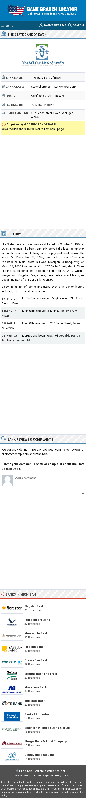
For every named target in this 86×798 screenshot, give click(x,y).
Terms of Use (39, 775)
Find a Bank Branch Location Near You (42, 771)
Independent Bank (37, 619)
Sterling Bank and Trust (40, 673)
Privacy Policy (54, 775)
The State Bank (34, 700)
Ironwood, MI (21, 340)
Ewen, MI (72, 310)
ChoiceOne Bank (36, 660)
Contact (66, 775)
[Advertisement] (43, 184)
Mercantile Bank (36, 633)
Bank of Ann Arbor (37, 714)
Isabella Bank (33, 646)
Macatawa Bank (35, 687)
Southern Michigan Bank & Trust (47, 727)
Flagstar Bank (34, 606)
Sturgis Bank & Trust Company (45, 741)
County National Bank (39, 754)
